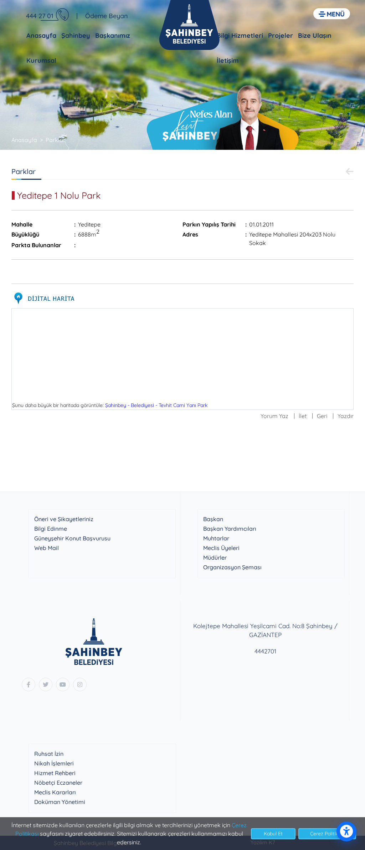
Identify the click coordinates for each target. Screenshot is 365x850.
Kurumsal (41, 60)
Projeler (280, 35)
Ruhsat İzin (48, 753)
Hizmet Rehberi (55, 773)
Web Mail (46, 547)
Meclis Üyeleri (221, 547)
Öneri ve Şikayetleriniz (63, 519)
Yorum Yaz (274, 415)
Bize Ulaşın (314, 35)
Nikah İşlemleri (54, 763)
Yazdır (346, 415)
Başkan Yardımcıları (229, 528)
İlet (303, 415)
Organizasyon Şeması (232, 567)
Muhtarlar (216, 538)
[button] (331, 14)
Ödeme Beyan (106, 16)
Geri (322, 415)
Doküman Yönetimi (59, 801)
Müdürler (215, 557)
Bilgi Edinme (50, 528)
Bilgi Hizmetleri (240, 35)
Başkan (213, 519)
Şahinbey (75, 35)
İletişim (228, 60)
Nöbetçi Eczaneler (58, 782)
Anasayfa (41, 35)
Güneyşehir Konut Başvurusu (72, 538)
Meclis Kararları (55, 792)
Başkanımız (112, 35)
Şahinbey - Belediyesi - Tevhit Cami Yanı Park (156, 405)
